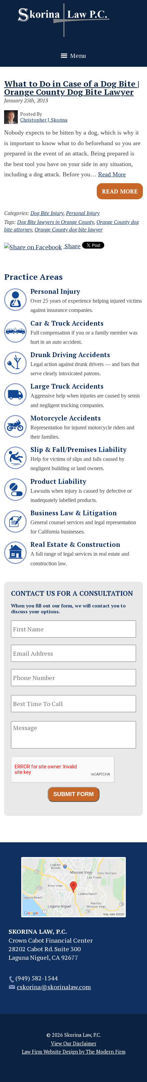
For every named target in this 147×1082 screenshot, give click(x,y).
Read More (112, 174)
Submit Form (73, 794)
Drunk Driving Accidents (70, 354)
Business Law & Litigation (73, 512)
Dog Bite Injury (47, 213)
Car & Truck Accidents (67, 323)
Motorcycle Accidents (65, 418)
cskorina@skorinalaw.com (54, 987)
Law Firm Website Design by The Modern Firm (73, 1051)
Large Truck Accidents (67, 386)
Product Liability (58, 481)
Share (72, 246)
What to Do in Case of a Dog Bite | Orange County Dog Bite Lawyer (71, 87)
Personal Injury (82, 213)
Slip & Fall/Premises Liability (78, 449)
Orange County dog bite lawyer (69, 229)
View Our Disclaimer (73, 1043)
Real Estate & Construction (75, 544)
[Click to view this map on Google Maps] (73, 915)
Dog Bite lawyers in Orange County (55, 221)
